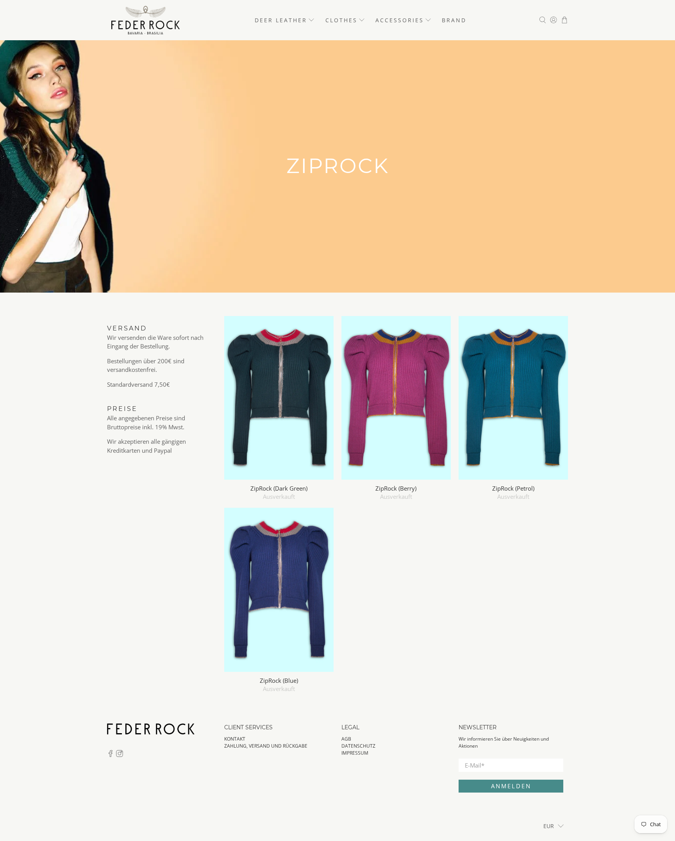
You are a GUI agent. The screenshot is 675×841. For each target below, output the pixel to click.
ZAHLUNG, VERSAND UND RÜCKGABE (265, 746)
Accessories (399, 20)
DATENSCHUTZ (358, 746)
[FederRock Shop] (145, 20)
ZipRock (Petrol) (513, 488)
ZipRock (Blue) (279, 680)
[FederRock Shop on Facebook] (110, 755)
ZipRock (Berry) (395, 488)
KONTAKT (234, 739)
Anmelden (511, 786)
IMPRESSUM (354, 753)
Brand (454, 20)
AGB (346, 739)
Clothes (341, 20)
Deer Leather (281, 20)
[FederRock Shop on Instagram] (119, 755)
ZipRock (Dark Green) (278, 488)
